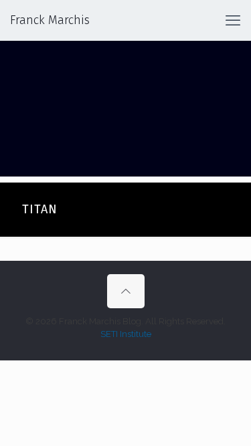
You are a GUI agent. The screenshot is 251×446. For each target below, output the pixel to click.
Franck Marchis (50, 20)
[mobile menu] (233, 20)
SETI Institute (125, 334)
